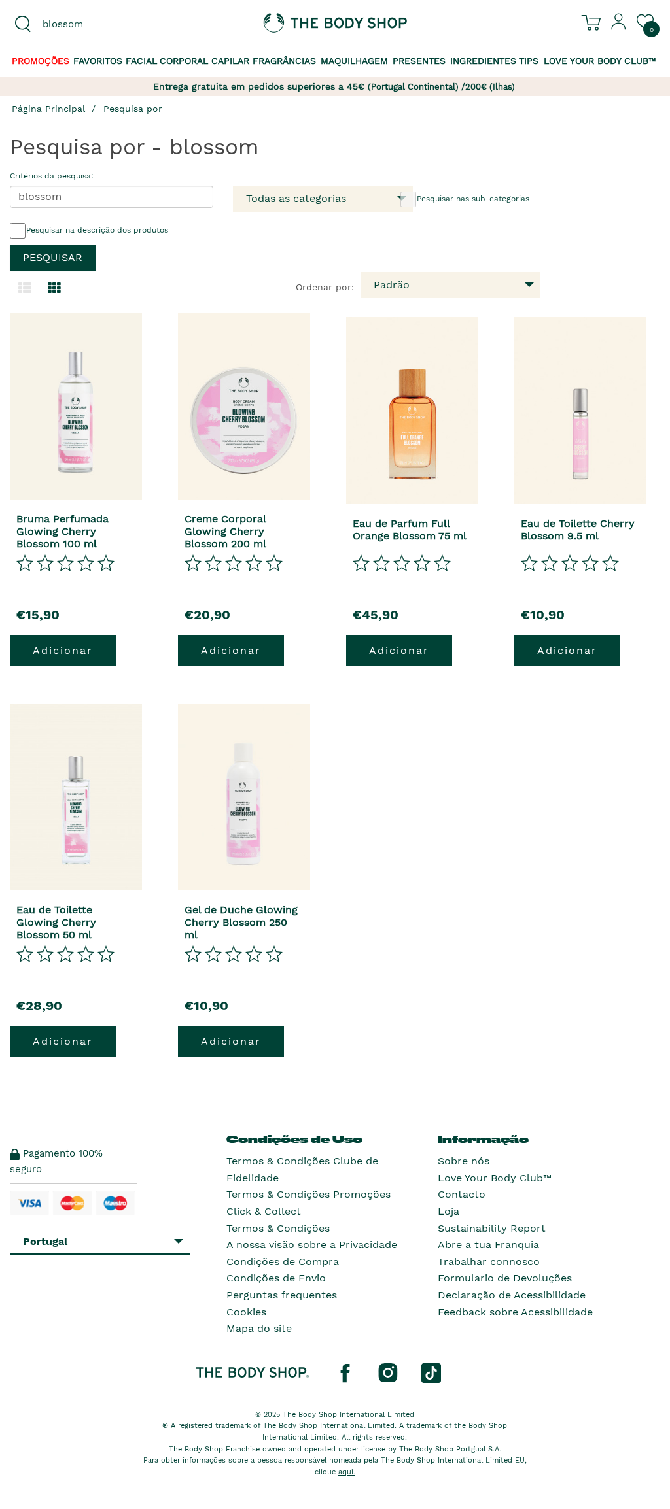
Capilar (230, 61)
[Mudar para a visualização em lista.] (25, 288)
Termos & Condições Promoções (308, 1194)
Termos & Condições (278, 1228)
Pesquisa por (132, 108)
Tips (528, 61)
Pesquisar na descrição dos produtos (97, 230)
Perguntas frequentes (281, 1295)
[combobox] (84, 24)
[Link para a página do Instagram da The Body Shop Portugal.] (388, 1372)
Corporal (184, 61)
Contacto (461, 1194)
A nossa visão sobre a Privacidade (311, 1244)
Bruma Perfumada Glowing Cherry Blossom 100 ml (62, 531)
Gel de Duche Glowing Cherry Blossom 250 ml (241, 922)
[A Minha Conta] (618, 27)
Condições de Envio (276, 1278)
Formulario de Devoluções (505, 1278)
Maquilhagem (354, 61)
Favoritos (97, 61)
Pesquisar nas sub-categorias (473, 198)
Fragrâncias (284, 61)
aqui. (346, 1472)
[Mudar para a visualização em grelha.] (54, 288)
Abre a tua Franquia (488, 1244)
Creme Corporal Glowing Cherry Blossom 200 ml (225, 531)
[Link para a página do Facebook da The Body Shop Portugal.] (345, 1372)
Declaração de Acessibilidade (512, 1295)
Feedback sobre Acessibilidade (515, 1312)
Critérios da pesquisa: (52, 175)
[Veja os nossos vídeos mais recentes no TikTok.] (431, 1372)
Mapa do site (259, 1328)
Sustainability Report (492, 1228)
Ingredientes (483, 61)
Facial (141, 61)
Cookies (246, 1312)
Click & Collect (263, 1211)
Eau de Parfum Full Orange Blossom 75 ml (410, 529)
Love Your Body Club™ (495, 1178)
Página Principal (48, 108)
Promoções (40, 61)
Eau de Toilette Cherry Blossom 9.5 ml (578, 529)
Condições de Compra (282, 1261)
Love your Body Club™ (600, 61)
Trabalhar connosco (489, 1261)
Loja (448, 1211)
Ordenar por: (325, 287)
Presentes (419, 61)
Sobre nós (463, 1161)
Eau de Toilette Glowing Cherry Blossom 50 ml (56, 922)
